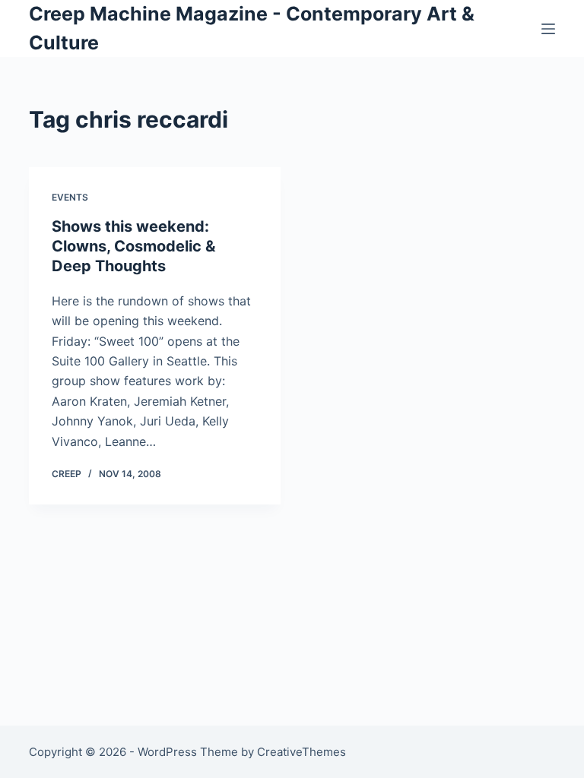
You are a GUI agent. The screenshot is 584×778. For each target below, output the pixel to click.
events (70, 197)
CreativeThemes (301, 752)
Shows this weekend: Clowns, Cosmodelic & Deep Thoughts (133, 246)
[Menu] (548, 29)
